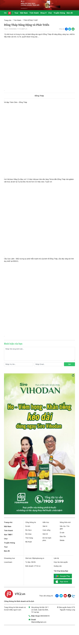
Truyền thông (59, 13)
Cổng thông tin (30, 522)
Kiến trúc (46, 522)
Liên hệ (56, 558)
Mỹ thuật (28, 542)
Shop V (43, 13)
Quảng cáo (58, 566)
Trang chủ (7, 20)
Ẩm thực (28, 530)
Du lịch (27, 526)
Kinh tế (45, 534)
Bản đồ (70, 13)
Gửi (69, 364)
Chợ (50, 13)
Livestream (8, 562)
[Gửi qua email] (73, 29)
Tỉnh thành (34, 13)
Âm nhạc (28, 534)
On (5, 13)
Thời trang (29, 538)
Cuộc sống (46, 530)
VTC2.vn (37, 566)
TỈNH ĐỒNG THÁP (30, 20)
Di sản (62, 532)
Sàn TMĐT (8, 535)
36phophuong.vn (38, 558)
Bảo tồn (63, 536)
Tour (16, 13)
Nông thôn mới (65, 522)
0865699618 (44, 616)
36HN (33, 562)
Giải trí (45, 526)
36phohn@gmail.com (38, 622)
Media (62, 540)
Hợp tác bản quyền (61, 562)
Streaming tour (9, 558)
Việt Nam (24, 13)
